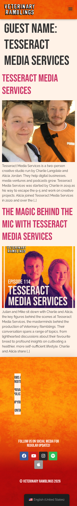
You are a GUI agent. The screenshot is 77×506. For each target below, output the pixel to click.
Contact (18, 410)
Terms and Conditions (18, 379)
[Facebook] (24, 456)
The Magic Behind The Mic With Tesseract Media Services (37, 224)
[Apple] (38, 464)
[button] (70, 8)
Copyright (18, 402)
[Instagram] (43, 456)
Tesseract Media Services (30, 84)
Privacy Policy (18, 391)
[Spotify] (53, 456)
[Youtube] (33, 456)
